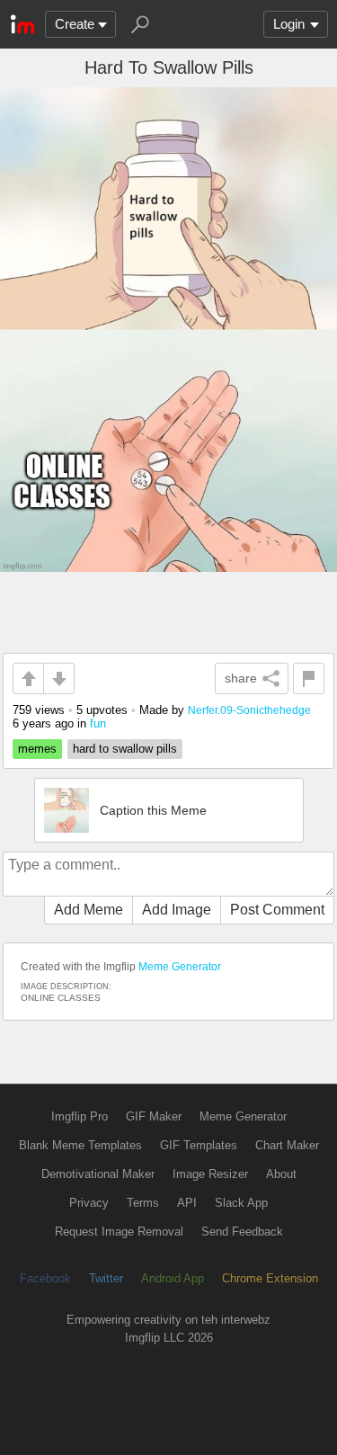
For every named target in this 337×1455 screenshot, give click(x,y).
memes (37, 748)
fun (98, 723)
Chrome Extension (270, 1278)
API (187, 1203)
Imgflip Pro (79, 1116)
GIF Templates (198, 1145)
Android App (172, 1278)
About (281, 1174)
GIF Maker (154, 1116)
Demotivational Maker (98, 1174)
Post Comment (277, 909)
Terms (143, 1203)
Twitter (106, 1278)
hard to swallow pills (125, 748)
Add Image (176, 909)
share (241, 678)
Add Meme (88, 909)
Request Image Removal (119, 1231)
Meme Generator (179, 966)
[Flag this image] (308, 678)
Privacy (89, 1203)
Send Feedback (242, 1231)
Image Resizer (210, 1174)
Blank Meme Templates (80, 1145)
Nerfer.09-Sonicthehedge (249, 710)
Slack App (241, 1203)
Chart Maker (287, 1145)
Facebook (45, 1278)
